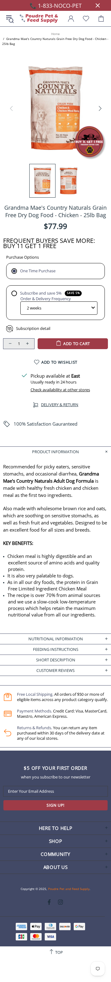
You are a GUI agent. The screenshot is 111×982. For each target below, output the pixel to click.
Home (55, 34)
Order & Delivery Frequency (45, 298)
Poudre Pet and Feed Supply (39, 18)
